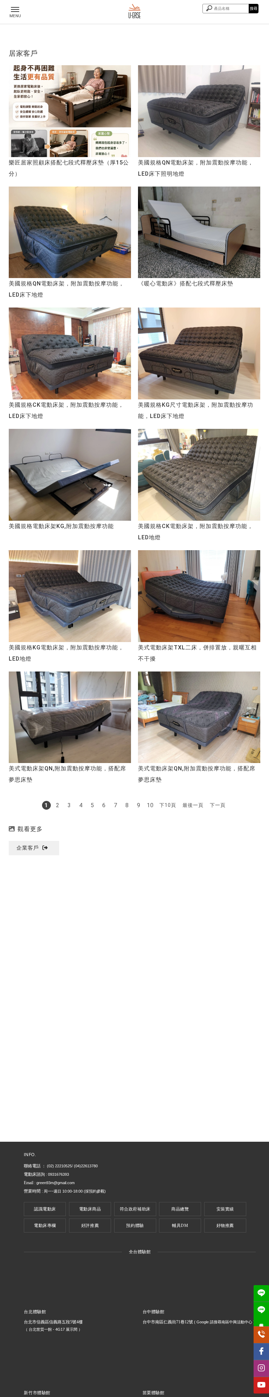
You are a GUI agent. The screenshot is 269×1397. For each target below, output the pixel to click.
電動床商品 (90, 1209)
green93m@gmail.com (55, 1183)
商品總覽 (180, 1209)
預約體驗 (135, 1225)
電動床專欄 (45, 1225)
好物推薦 (225, 1225)
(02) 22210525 (59, 1166)
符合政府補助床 (135, 1209)
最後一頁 (193, 805)
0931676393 (58, 1174)
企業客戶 (27, 848)
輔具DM (180, 1225)
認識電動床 (45, 1209)
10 (150, 805)
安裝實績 (225, 1209)
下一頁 (218, 805)
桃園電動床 (111, 1148)
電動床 (30, 1148)
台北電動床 (53, 1148)
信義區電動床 (82, 1148)
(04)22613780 (86, 1166)
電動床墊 (136, 1148)
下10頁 (167, 805)
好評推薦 (90, 1225)
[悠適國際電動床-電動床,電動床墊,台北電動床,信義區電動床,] (135, 12)
